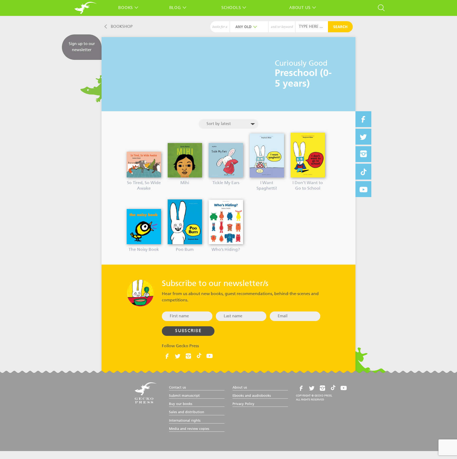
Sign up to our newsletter (82, 47)
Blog (175, 7)
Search (340, 27)
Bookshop (121, 27)
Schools (231, 7)
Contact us (177, 387)
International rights (184, 420)
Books (125, 7)
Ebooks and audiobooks (251, 396)
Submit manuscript (184, 396)
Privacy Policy (243, 404)
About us (299, 7)
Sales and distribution (186, 412)
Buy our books (180, 404)
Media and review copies (189, 429)
